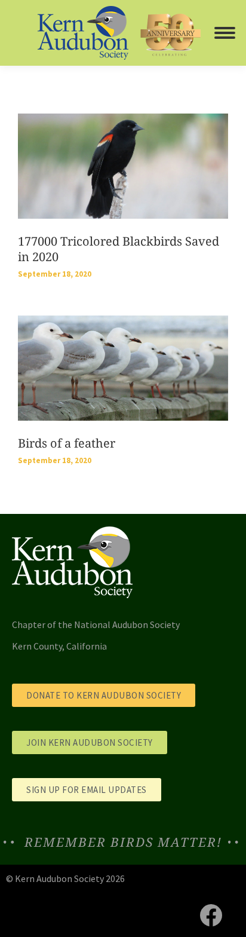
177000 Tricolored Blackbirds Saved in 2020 (118, 249)
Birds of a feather (66, 443)
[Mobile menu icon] (225, 32)
